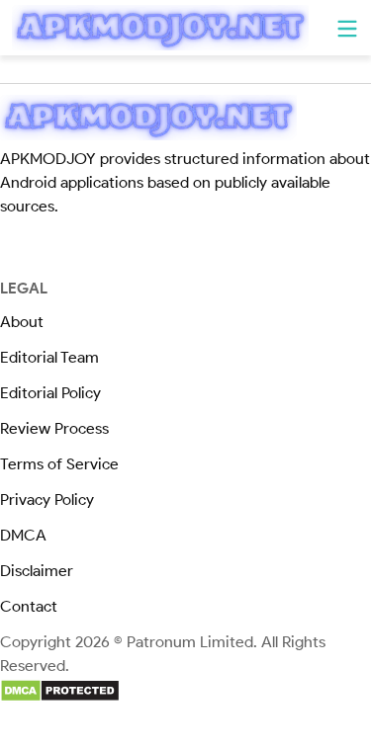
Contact (28, 606)
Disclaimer (36, 570)
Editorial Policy (50, 392)
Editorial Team (49, 357)
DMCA (23, 535)
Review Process (54, 428)
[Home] (160, 27)
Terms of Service (59, 464)
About (22, 321)
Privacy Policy (47, 499)
